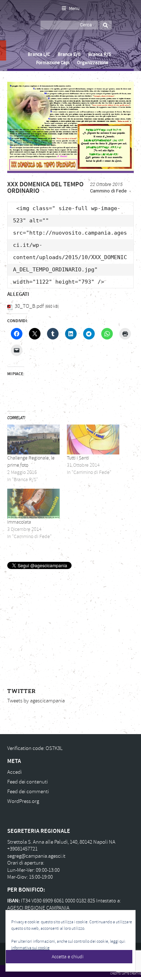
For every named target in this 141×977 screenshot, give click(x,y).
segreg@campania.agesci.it (36, 856)
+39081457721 (22, 848)
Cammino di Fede (108, 191)
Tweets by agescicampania (36, 700)
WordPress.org (23, 801)
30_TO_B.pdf (29, 306)
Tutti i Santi (78, 458)
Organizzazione (92, 62)
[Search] (105, 25)
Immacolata (19, 522)
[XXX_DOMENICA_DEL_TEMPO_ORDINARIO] (70, 126)
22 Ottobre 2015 (106, 184)
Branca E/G (69, 54)
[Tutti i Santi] (93, 439)
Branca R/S (99, 54)
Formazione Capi (52, 62)
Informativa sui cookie (30, 948)
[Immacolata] (33, 504)
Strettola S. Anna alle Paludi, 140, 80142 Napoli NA (61, 842)
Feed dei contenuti (27, 781)
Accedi (14, 772)
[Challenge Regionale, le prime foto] (33, 439)
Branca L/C (39, 54)
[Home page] (15, 32)
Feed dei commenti (28, 791)
